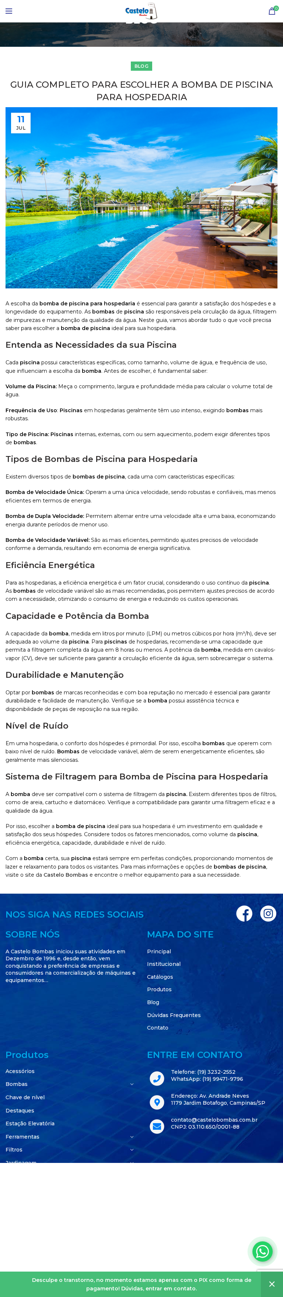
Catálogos (160, 977)
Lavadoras (19, 1189)
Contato (157, 1027)
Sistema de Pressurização (40, 1254)
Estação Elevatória (30, 1123)
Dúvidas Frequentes (174, 1015)
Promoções (21, 1228)
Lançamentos (24, 1176)
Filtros (14, 1149)
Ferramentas (22, 1136)
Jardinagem (21, 1163)
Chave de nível (25, 1097)
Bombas (17, 1084)
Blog (141, 66)
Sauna (14, 1241)
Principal (159, 951)
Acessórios (20, 1071)
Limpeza (17, 1202)
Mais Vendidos (25, 1215)
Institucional (164, 964)
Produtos (159, 989)
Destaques (20, 1110)
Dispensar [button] (272, 1284)
